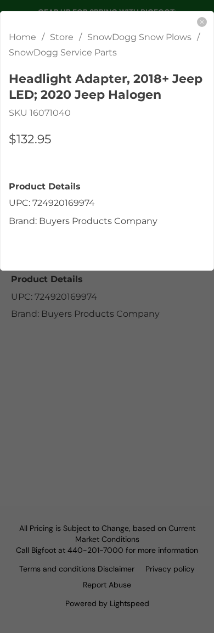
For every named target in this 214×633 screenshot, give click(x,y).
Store (62, 37)
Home (22, 37)
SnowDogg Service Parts (63, 52)
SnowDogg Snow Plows (139, 37)
